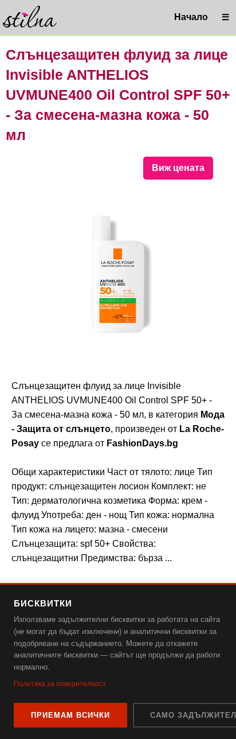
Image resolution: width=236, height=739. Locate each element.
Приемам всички (70, 715)
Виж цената (178, 168)
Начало (191, 17)
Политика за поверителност (60, 684)
